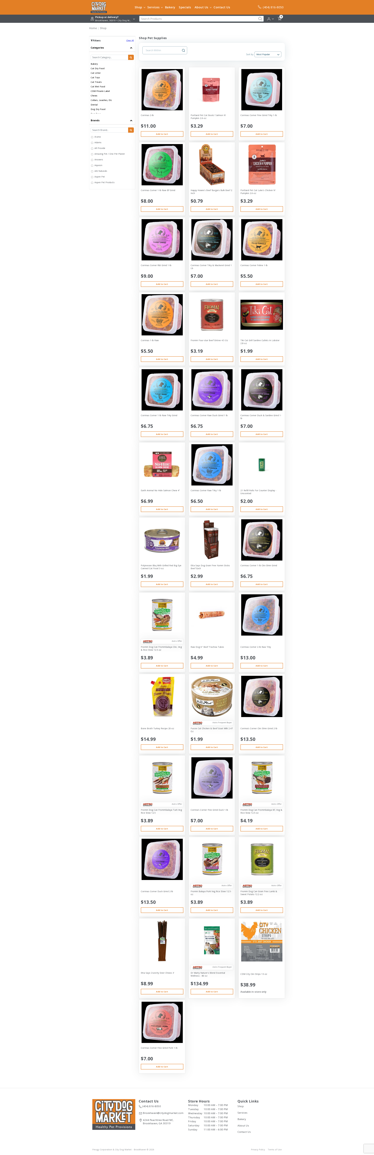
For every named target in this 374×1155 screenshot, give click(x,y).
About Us (201, 7)
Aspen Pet (100, 176)
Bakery (170, 7)
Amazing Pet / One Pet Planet (110, 153)
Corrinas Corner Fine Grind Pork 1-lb (159, 1047)
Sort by (249, 54)
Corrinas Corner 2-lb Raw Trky (255, 647)
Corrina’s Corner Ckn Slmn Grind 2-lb (258, 728)
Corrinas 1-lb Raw (150, 340)
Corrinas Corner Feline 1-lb (254, 265)
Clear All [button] (130, 40)
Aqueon (98, 165)
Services (153, 7)
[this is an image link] (113, 1114)
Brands (95, 120)
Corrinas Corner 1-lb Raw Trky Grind (159, 415)
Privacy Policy (258, 1149)
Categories (97, 47)
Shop (138, 7)
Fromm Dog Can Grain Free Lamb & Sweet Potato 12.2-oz (258, 893)
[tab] (112, 80)
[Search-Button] (260, 19)
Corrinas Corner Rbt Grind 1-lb (156, 265)
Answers (99, 159)
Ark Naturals (101, 171)
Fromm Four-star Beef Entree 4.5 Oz (209, 340)
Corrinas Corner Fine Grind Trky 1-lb (258, 115)
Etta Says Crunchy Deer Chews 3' (157, 972)
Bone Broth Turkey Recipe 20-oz (157, 728)
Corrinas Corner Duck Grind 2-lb (157, 891)
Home (93, 28)
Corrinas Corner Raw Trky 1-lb (206, 490)
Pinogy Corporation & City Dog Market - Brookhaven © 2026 (123, 1149)
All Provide (100, 148)
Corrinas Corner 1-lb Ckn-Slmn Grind (258, 565)
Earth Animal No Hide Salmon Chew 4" (160, 490)
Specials (185, 7)
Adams (98, 142)
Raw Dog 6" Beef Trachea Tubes (207, 647)
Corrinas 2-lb (147, 115)
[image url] (99, 7)
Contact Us (222, 7)
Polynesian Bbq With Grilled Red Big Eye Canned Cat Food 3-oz (161, 567)
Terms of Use (275, 1149)
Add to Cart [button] (162, 134)
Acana (98, 136)
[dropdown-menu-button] (144, 7)
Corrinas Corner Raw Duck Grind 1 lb (209, 415)
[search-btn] (131, 57)
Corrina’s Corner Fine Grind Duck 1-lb (209, 809)
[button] (271, 18)
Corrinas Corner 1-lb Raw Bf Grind (158, 190)
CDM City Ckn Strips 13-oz (253, 974)
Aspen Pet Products (105, 182)
